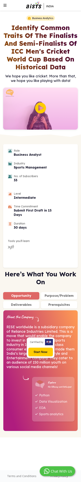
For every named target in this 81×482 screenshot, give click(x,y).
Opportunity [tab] (21, 296)
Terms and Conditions (21, 476)
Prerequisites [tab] (59, 305)
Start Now (40, 352)
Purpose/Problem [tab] (59, 296)
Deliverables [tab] (21, 305)
